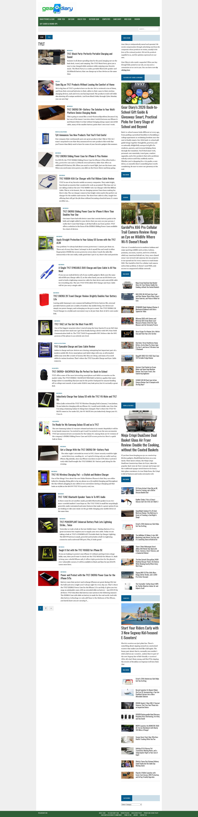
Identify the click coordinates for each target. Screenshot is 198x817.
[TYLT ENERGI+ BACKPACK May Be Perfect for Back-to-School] (44, 381)
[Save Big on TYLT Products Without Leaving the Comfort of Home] (46, 94)
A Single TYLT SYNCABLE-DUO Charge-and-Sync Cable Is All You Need (87, 269)
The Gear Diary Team (113, 813)
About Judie (102, 813)
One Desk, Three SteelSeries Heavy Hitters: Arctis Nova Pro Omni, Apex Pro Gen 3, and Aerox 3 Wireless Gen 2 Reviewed (147, 346)
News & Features (61, 132)
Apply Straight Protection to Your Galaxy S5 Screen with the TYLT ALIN (86, 241)
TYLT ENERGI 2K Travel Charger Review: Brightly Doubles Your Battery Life (85, 297)
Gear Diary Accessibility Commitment (111, 815)
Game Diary (117, 19)
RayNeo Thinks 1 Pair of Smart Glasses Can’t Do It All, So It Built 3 (147, 500)
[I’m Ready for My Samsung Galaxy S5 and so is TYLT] (44, 434)
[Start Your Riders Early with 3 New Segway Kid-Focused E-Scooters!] (140, 623)
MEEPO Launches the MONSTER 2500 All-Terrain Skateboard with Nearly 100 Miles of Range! (147, 728)
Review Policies (125, 813)
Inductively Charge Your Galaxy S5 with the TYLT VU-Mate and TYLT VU (86, 397)
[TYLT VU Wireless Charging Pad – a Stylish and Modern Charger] (43, 484)
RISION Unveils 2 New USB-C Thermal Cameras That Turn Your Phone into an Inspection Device (148, 705)
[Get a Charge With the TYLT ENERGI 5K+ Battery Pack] (48, 459)
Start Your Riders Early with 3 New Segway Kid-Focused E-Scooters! (140, 632)
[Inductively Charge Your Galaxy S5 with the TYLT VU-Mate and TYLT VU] (46, 406)
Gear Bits (55, 368)
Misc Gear (127, 19)
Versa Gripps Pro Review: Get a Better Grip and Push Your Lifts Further (148, 332)
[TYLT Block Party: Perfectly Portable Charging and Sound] (51, 63)
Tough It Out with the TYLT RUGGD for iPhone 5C (80, 550)
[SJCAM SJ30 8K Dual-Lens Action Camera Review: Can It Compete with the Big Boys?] (127, 385)
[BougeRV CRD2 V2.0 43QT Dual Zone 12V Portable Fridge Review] (127, 360)
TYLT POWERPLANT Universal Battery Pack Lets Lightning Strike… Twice (86, 523)
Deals (58, 81)
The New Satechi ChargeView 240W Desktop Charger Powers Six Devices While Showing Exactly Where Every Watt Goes (147, 562)
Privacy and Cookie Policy (151, 813)
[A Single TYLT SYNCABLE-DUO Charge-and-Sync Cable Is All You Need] (47, 277)
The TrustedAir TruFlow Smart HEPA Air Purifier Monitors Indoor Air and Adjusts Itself (147, 586)
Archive (136, 815)
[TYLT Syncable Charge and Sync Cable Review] (45, 356)
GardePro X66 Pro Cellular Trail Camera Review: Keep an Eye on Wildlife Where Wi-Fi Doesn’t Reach (139, 234)
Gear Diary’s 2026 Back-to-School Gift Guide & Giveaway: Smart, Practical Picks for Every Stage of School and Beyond (139, 116)
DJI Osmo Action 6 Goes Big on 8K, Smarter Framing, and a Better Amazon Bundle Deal (147, 490)
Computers (106, 19)
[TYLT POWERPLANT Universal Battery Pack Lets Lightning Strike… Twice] (48, 531)
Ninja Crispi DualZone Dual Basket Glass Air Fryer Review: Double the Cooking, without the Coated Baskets (147, 285)
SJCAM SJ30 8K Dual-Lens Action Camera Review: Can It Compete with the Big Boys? (147, 382)
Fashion (137, 19)
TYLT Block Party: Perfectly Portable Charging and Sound (89, 55)
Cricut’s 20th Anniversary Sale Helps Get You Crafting (147, 525)
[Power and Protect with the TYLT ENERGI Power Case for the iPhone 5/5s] (48, 584)
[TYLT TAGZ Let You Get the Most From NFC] (45, 334)
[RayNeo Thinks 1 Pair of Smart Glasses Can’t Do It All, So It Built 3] (127, 504)
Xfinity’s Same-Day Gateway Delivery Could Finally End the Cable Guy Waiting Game (147, 763)
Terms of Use (127, 815)
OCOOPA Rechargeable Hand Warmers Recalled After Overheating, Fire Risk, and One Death (148, 716)
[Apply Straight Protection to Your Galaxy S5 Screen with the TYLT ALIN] (46, 249)
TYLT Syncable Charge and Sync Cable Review (74, 346)
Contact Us (143, 815)
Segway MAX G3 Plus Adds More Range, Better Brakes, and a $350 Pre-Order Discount (146, 574)
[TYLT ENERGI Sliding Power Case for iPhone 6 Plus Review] (45, 166)
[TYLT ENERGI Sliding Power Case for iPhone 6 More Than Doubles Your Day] (49, 221)
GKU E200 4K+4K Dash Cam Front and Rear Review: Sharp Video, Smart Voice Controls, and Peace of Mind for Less (148, 297)
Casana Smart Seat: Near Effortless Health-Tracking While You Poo (147, 738)
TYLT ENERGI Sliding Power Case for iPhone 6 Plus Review (81, 156)
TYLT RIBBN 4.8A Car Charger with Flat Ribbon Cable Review (86, 178)
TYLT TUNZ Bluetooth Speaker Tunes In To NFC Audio (81, 497)
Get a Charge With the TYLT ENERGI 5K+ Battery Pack (84, 449)
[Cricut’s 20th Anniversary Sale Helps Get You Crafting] (127, 528)
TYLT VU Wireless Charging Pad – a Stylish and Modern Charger (80, 474)
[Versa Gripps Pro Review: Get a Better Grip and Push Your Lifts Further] (127, 336)
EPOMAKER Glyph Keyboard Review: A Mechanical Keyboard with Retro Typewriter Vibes (147, 309)
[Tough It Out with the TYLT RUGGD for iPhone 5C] (47, 559)
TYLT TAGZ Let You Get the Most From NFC (73, 324)
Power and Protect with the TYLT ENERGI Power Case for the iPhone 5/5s (88, 576)
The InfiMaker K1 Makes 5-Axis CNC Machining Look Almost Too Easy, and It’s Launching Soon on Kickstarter (147, 537)
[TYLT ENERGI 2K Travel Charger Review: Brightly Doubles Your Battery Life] (44, 305)
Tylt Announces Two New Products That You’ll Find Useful (80, 135)
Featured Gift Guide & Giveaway (133, 77)
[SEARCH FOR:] (148, 29)
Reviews (70, 50)
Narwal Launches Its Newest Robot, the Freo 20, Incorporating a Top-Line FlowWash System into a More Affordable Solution (147, 693)
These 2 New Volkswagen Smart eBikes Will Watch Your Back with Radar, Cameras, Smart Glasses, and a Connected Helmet (147, 549)
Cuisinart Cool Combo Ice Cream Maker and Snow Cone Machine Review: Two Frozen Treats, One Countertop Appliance (146, 370)
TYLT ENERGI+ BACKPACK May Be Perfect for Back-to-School (79, 371)
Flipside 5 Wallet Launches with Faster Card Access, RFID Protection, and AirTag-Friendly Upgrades (147, 775)
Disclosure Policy (136, 813)
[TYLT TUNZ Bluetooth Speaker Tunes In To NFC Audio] (47, 506)
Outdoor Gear (94, 19)
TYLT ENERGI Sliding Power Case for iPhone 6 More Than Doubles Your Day (88, 212)
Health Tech (82, 19)
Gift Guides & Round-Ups (48, 24)
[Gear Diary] (57, 8)
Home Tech (61, 19)
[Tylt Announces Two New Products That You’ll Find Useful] (45, 144)
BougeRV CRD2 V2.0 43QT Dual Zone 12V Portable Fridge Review (147, 357)
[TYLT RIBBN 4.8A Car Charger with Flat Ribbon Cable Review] (47, 188)
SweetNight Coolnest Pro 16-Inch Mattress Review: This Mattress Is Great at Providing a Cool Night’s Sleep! (147, 514)
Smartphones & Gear (47, 19)
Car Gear (71, 19)
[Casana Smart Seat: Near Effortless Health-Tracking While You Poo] (127, 741)
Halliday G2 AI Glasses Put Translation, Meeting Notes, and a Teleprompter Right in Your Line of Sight (147, 751)
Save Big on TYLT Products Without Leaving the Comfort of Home (85, 84)
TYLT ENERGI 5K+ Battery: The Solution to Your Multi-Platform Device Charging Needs (91, 110)
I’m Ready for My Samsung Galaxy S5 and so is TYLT (75, 424)
